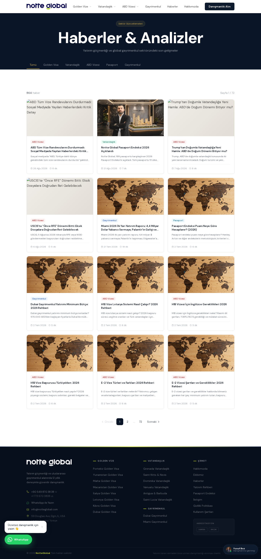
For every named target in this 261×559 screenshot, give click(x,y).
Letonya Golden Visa (106, 499)
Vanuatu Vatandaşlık (156, 487)
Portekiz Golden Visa (106, 468)
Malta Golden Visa (104, 481)
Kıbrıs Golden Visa (104, 505)
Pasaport (112, 64)
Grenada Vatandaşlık (156, 468)
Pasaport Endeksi (204, 493)
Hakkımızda (191, 6)
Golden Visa (50, 64)
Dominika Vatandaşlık (156, 481)
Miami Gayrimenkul (155, 521)
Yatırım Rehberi (202, 487)
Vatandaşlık (105, 6)
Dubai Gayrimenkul (155, 515)
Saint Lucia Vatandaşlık (157, 499)
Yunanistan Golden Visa (108, 474)
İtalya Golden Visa (104, 493)
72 (140, 421)
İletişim (197, 499)
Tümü (33, 64)
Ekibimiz (198, 474)
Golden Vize (80, 6)
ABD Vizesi (128, 6)
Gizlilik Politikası (203, 505)
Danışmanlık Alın (220, 6)
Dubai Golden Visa (104, 512)
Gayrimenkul (153, 6)
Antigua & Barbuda (155, 493)
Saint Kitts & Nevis (154, 474)
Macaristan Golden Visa (108, 487)
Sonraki (151, 421)
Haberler (172, 6)
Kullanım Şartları (203, 512)
